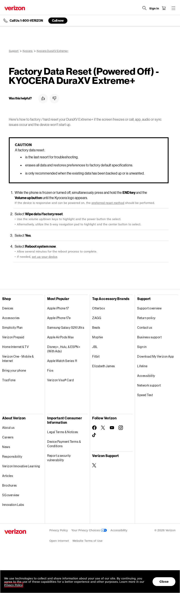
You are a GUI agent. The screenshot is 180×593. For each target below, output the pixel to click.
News (6, 447)
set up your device (44, 256)
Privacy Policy (58, 530)
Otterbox (98, 308)
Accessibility (146, 376)
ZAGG (96, 318)
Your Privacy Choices (86, 530)
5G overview (10, 495)
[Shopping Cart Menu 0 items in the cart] (164, 8)
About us (8, 427)
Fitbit (95, 356)
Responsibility (12, 456)
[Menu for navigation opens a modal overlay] (173, 8)
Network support (149, 385)
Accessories (11, 318)
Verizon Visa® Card (60, 380)
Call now (58, 20)
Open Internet (59, 540)
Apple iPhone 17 (58, 308)
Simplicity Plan (12, 327)
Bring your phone (14, 370)
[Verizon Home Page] (14, 8)
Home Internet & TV (15, 347)
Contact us (144, 327)
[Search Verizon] (144, 8)
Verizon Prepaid (13, 337)
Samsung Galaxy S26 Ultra (65, 327)
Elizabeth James (103, 366)
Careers (8, 437)
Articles (7, 476)
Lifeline (142, 366)
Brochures (9, 485)
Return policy (146, 318)
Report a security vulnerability (59, 458)
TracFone (8, 380)
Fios (50, 370)
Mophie (97, 337)
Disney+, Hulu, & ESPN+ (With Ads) (63, 349)
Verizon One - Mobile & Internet (18, 359)
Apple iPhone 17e (58, 318)
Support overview (149, 308)
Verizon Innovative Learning (21, 466)
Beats (96, 327)
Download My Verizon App (155, 356)
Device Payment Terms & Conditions (64, 444)
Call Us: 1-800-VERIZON (26, 20)
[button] (43, 98)
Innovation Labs (13, 505)
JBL (95, 347)
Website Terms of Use (87, 540)
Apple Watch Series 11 (62, 361)
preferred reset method (108, 203)
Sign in (142, 347)
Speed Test (145, 395)
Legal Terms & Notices (62, 432)
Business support (149, 337)
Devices (7, 308)
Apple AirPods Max (60, 337)
